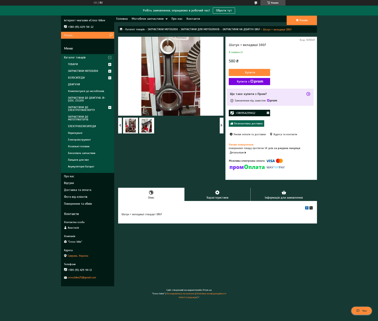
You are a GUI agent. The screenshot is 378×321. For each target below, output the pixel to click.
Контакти (193, 19)
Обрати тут (224, 10)
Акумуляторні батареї (81, 166)
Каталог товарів (135, 29)
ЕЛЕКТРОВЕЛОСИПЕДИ (82, 126)
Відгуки (69, 183)
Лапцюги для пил (78, 159)
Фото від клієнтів (75, 197)
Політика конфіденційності (211, 293)
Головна (122, 19)
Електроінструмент (79, 139)
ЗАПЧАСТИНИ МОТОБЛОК (163, 29)
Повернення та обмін (78, 204)
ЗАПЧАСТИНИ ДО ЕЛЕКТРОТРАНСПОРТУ (81, 109)
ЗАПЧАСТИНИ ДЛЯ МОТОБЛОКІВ (200, 29)
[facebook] (307, 208)
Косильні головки (78, 146)
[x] (311, 208)
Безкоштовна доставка (248, 123)
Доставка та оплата (77, 190)
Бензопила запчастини (81, 153)
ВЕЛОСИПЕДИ (76, 77)
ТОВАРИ (73, 64)
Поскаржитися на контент (181, 293)
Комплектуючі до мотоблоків (86, 91)
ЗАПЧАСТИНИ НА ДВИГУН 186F (241, 29)
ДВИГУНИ (74, 84)
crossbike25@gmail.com (82, 277)
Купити (250, 72)
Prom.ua (207, 290)
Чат (364, 310)
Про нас (177, 19)
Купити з (243, 82)
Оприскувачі (75, 133)
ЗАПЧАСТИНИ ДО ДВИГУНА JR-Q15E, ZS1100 (87, 99)
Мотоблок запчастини (148, 19)
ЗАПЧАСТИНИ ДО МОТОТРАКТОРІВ (78, 118)
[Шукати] (110, 35)
